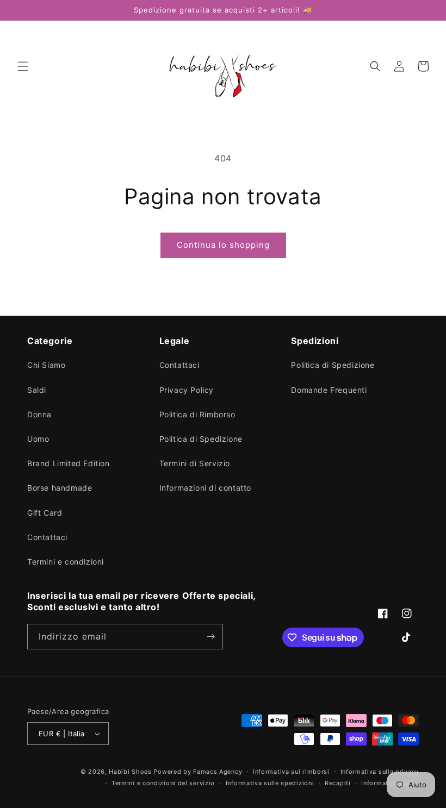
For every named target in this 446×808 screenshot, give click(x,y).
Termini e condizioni (65, 561)
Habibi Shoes (130, 771)
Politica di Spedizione (201, 438)
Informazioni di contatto (205, 487)
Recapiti (338, 783)
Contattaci (47, 537)
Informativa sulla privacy (379, 771)
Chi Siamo (46, 364)
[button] (23, 66)
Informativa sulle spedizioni (270, 783)
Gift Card (44, 512)
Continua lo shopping (223, 245)
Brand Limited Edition (68, 463)
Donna (39, 414)
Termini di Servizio (194, 463)
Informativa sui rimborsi (291, 771)
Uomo (38, 438)
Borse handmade (59, 487)
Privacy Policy (186, 389)
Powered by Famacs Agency (197, 771)
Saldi (36, 389)
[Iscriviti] (210, 636)
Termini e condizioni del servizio (163, 783)
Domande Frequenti (329, 389)
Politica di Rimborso (197, 414)
